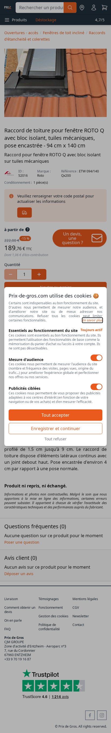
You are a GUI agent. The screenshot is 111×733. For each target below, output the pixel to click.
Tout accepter (55, 415)
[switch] (96, 358)
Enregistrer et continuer (55, 428)
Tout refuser (55, 438)
